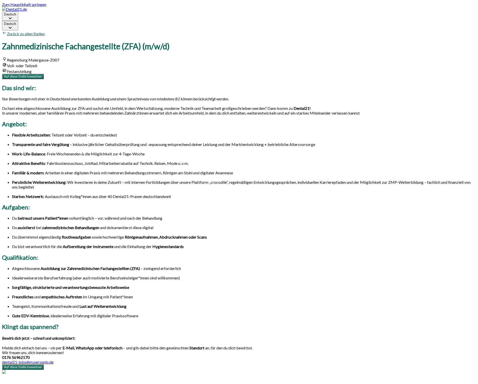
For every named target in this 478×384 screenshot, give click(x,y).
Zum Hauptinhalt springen (24, 4)
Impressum (49, 381)
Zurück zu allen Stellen (26, 33)
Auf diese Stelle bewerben (23, 76)
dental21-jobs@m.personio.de (28, 362)
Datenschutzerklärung (21, 381)
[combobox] (10, 16)
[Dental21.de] (14, 9)
